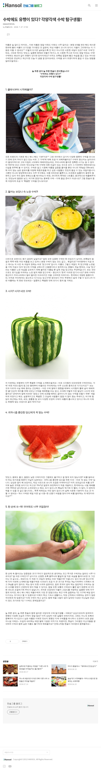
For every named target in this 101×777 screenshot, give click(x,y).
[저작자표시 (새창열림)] (30, 641)
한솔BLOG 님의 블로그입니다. (18, 707)
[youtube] (9, 766)
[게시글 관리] (16, 641)
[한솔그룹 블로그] (22, 5)
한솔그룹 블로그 (14, 703)
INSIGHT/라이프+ (9, 24)
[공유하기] (13, 641)
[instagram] (4, 766)
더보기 (95, 661)
